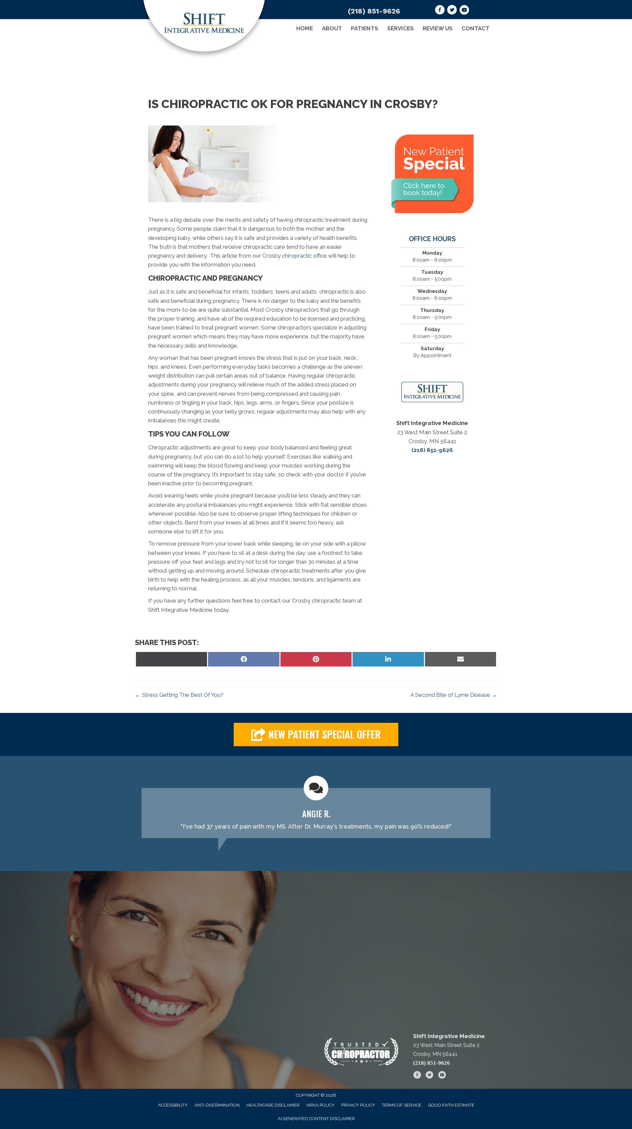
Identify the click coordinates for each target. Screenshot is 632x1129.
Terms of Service (401, 1105)
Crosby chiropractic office (294, 255)
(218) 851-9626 (374, 11)
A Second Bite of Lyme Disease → (453, 695)
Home (304, 28)
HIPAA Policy (320, 1105)
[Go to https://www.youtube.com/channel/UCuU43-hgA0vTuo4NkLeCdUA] (464, 11)
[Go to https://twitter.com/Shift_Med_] (452, 11)
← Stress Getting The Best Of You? (179, 695)
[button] (316, 734)
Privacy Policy (358, 1105)
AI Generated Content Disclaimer (316, 1118)
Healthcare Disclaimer (273, 1105)
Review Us (438, 28)
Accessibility (173, 1105)
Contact (475, 28)
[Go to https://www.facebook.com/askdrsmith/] (440, 11)
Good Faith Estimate (451, 1105)
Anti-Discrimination (217, 1105)
